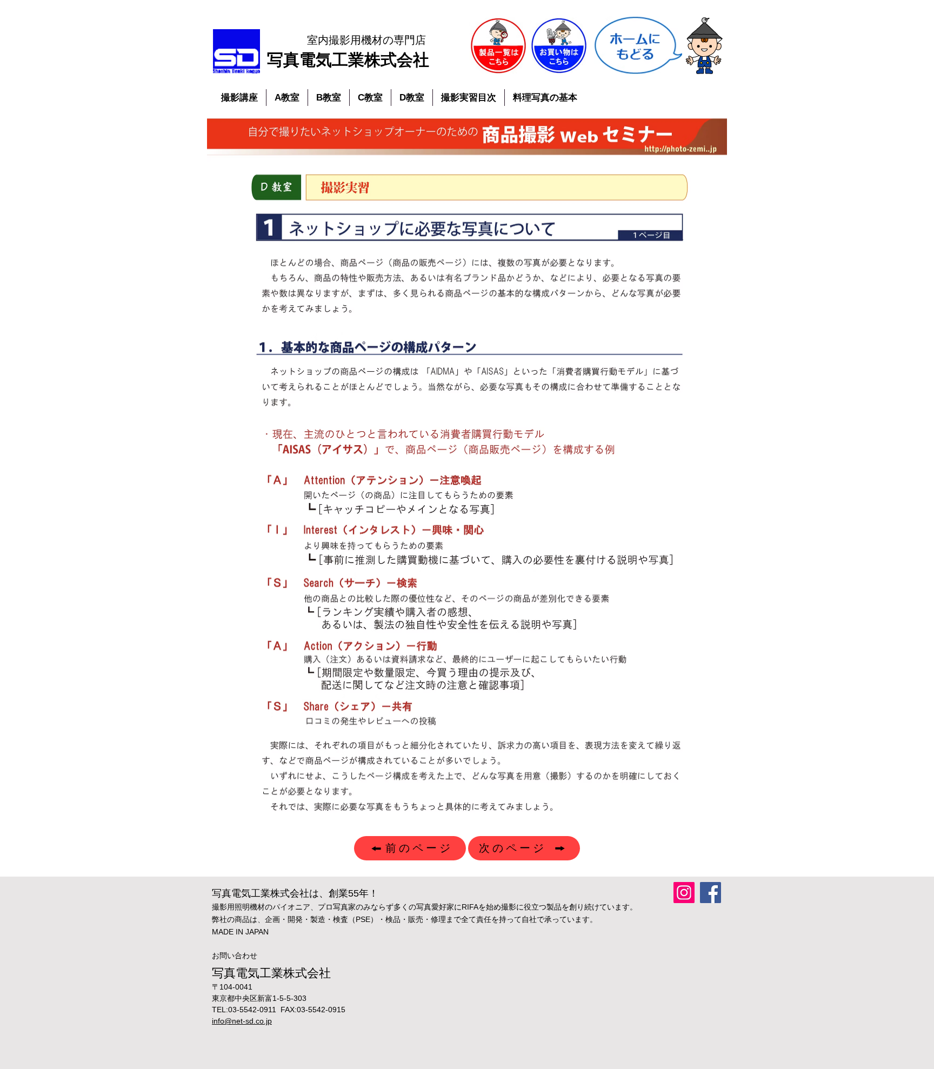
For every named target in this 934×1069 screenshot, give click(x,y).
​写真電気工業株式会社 (348, 60)
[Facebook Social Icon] (710, 892)
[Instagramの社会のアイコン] (684, 892)
